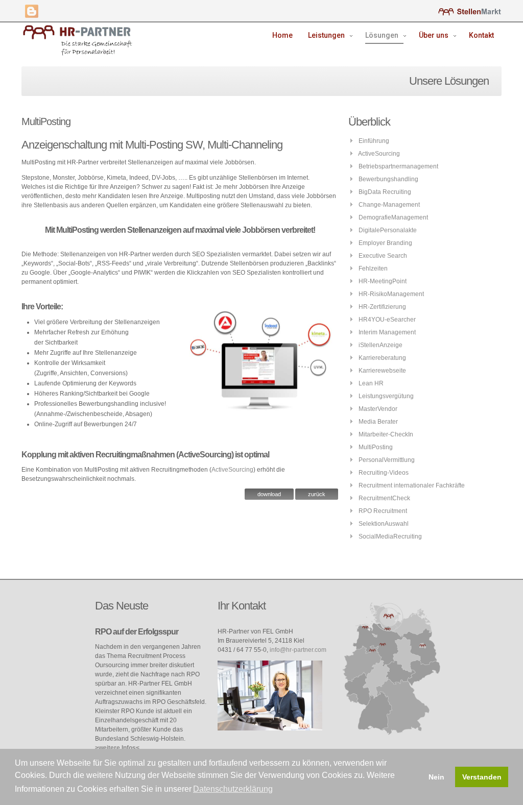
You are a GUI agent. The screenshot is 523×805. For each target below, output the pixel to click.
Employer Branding (385, 243)
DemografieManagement (393, 217)
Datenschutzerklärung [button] (233, 789)
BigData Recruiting (385, 192)
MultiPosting (376, 447)
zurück (316, 494)
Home (282, 35)
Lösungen (381, 35)
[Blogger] (31, 11)
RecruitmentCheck (384, 498)
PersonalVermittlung (387, 460)
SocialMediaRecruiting (390, 536)
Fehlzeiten (373, 268)
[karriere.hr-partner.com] (470, 11)
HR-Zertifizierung (382, 306)
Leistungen (326, 35)
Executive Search (383, 255)
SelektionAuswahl (384, 523)
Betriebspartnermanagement (398, 166)
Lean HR (371, 383)
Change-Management (389, 204)
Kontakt (481, 35)
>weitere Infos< (117, 747)
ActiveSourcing (232, 469)
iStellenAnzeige (380, 345)
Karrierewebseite (382, 370)
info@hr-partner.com (298, 649)
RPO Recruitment (383, 511)
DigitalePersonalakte (388, 230)
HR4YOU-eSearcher (387, 319)
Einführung (374, 140)
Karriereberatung (382, 357)
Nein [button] (436, 777)
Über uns (433, 35)
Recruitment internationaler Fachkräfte (412, 485)
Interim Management (387, 332)
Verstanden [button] (482, 777)
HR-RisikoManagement (391, 294)
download (269, 494)
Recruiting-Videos (384, 472)
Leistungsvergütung (386, 396)
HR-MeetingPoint (383, 281)
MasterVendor (378, 408)
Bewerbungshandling (388, 179)
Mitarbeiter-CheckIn (386, 434)
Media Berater (378, 421)
